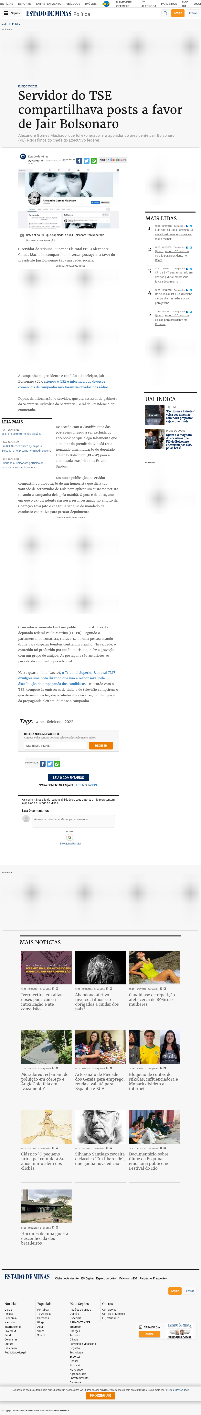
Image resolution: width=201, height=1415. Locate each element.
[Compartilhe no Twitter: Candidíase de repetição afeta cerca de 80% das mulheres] (164, 989)
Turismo (74, 1335)
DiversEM (10, 1331)
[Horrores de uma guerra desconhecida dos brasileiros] (46, 1206)
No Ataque (76, 1369)
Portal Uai (43, 1309)
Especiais (75, 1318)
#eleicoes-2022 (60, 721)
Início (4, 24)
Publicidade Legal (15, 1352)
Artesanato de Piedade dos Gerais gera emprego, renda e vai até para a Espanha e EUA (100, 1081)
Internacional (13, 1326)
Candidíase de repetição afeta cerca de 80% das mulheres (152, 999)
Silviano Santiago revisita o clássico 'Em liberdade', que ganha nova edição (100, 1158)
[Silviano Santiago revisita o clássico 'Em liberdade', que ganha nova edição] (100, 1127)
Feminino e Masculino (83, 1344)
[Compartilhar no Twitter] (86, 161)
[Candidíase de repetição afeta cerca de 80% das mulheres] (154, 967)
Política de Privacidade (176, 1389)
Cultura (9, 1344)
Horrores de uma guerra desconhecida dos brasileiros (44, 1238)
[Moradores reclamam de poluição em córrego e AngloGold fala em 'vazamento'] (46, 1047)
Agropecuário (78, 1374)
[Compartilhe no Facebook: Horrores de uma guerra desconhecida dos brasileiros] (52, 1227)
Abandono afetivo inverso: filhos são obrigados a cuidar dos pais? (97, 1002)
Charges (75, 1331)
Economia (11, 1318)
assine (93, 785)
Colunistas (11, 1339)
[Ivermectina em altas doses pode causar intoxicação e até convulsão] (46, 967)
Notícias (6, 3)
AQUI (197, 3)
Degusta (75, 1348)
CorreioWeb (109, 1309)
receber (101, 745)
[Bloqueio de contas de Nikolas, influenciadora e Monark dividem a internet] (154, 1047)
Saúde (8, 1335)
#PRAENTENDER (80, 1322)
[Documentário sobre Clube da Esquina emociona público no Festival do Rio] (154, 1127)
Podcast (75, 1365)
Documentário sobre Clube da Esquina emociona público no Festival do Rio (149, 1161)
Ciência (74, 1339)
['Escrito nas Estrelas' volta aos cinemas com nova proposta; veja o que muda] (154, 415)
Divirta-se (75, 1382)
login (80, 785)
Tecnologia (76, 1352)
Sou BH (41, 1335)
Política (81, 14)
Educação (11, 1348)
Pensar (74, 1361)
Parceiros (169, 3)
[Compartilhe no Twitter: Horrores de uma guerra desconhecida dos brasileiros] (56, 1227)
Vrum (40, 1331)
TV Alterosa (44, 1314)
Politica (16, 24)
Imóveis (91, 3)
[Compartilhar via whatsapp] (94, 161)
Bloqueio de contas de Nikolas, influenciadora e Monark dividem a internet (153, 1081)
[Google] (69, 837)
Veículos (73, 3)
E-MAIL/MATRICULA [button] (70, 843)
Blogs (40, 1322)
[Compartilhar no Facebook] (79, 161)
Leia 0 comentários (68, 777)
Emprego (75, 1326)
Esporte (24, 3)
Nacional (10, 1322)
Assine (178, 13)
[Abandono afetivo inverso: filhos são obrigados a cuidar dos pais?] (100, 967)
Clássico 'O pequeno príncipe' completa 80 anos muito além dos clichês (42, 1161)
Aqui (40, 1326)
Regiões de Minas (80, 1309)
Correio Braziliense (113, 1314)
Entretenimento (48, 3)
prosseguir (100, 1395)
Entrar (193, 13)
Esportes (75, 1356)
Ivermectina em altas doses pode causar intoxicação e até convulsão (41, 1002)
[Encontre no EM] (165, 13)
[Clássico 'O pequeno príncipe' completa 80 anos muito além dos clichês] (46, 1127)
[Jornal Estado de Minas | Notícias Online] (48, 14)
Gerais (8, 1309)
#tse (40, 721)
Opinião (74, 1314)
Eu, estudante (110, 1318)
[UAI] (106, 3)
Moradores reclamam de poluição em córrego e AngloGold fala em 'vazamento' (44, 1081)
